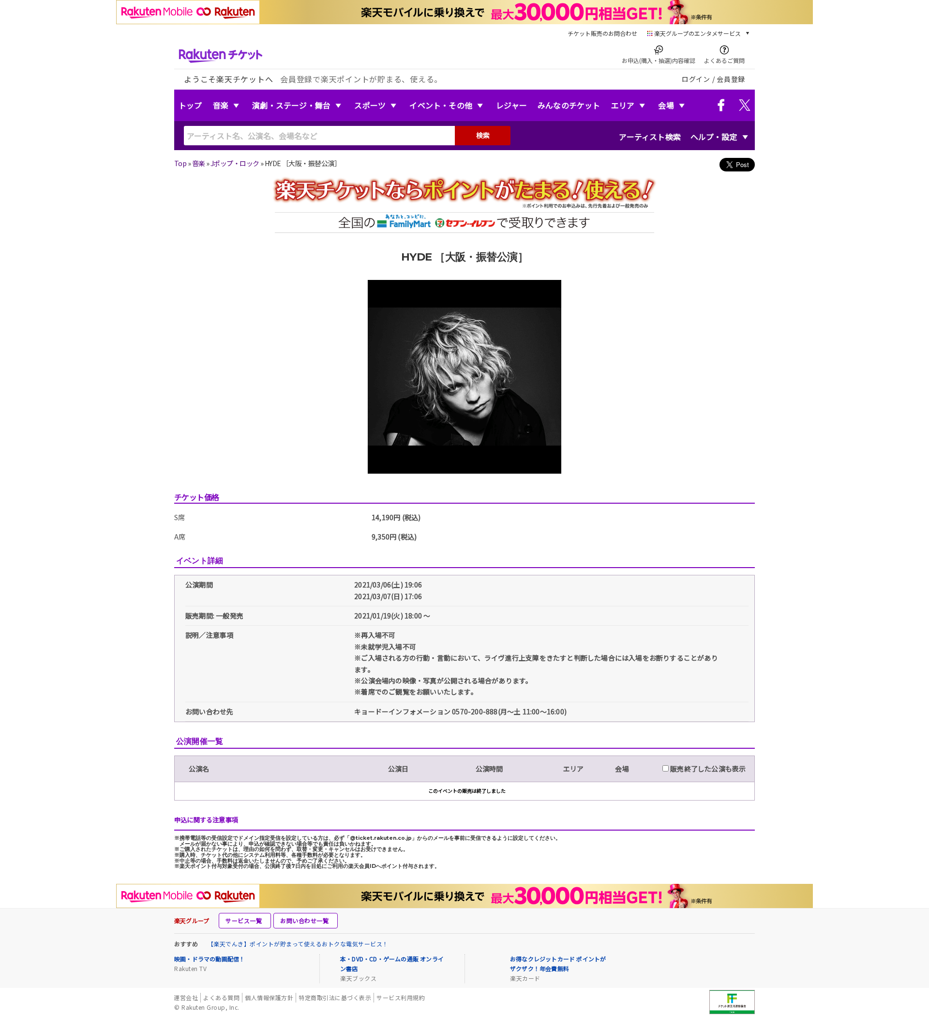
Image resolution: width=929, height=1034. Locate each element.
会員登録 (731, 79)
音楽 (220, 105)
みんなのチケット (569, 105)
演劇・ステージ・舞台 (291, 105)
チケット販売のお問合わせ (602, 33)
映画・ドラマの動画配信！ (209, 959)
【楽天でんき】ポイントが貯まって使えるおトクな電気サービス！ (298, 944)
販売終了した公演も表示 (707, 768)
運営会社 (186, 997)
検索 (483, 135)
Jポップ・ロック (234, 163)
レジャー (511, 105)
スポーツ (370, 105)
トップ (190, 105)
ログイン (696, 79)
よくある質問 (221, 997)
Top (180, 163)
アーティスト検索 (650, 136)
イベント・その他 (440, 105)
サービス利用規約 (400, 997)
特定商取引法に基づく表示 (335, 997)
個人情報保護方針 (269, 997)
